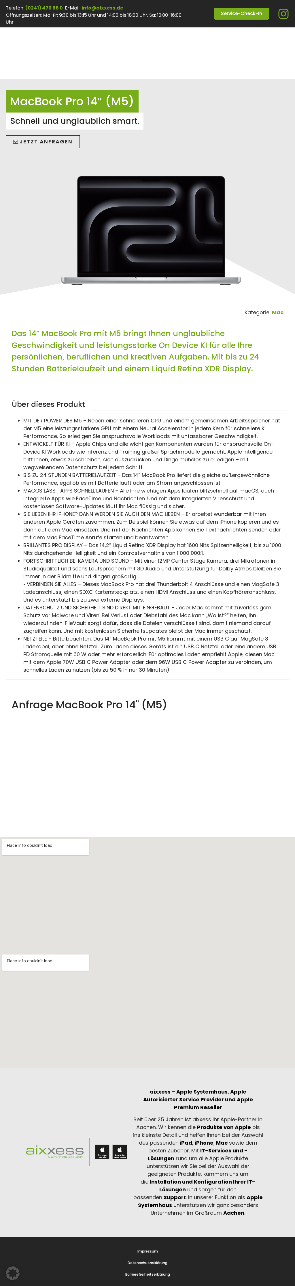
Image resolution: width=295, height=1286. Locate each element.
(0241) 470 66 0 (44, 8)
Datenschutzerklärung (147, 1263)
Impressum (147, 1251)
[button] (12, 1273)
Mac (277, 312)
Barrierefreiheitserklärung (147, 1274)
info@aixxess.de (102, 8)
